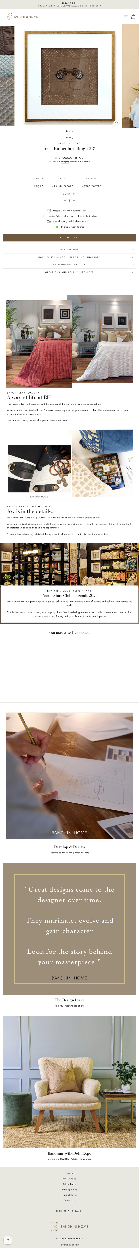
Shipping (65, 161)
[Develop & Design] (69, 776)
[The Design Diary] (69, 929)
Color (39, 178)
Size (63, 178)
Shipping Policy (69, 1189)
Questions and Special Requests (69, 272)
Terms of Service (69, 1194)
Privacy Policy (69, 1178)
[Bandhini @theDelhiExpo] (69, 1082)
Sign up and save (68, 1211)
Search (69, 1173)
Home (68, 137)
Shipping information (69, 264)
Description (69, 249)
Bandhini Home (69, 143)
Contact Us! (69, 1200)
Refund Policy (69, 1184)
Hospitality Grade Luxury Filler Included (69, 257)
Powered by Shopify (69, 1244)
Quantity (69, 194)
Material (92, 178)
